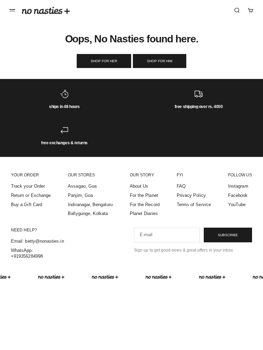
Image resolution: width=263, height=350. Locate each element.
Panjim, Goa (80, 195)
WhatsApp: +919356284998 (27, 253)
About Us (139, 186)
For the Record (145, 204)
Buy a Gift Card (26, 204)
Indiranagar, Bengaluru (90, 204)
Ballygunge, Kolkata (88, 213)
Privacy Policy (191, 195)
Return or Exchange (31, 195)
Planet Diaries (144, 213)
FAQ (181, 186)
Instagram (238, 186)
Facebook (238, 195)
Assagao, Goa (82, 186)
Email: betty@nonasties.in (37, 241)
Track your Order (28, 186)
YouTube (237, 204)
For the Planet (144, 195)
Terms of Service (194, 204)
